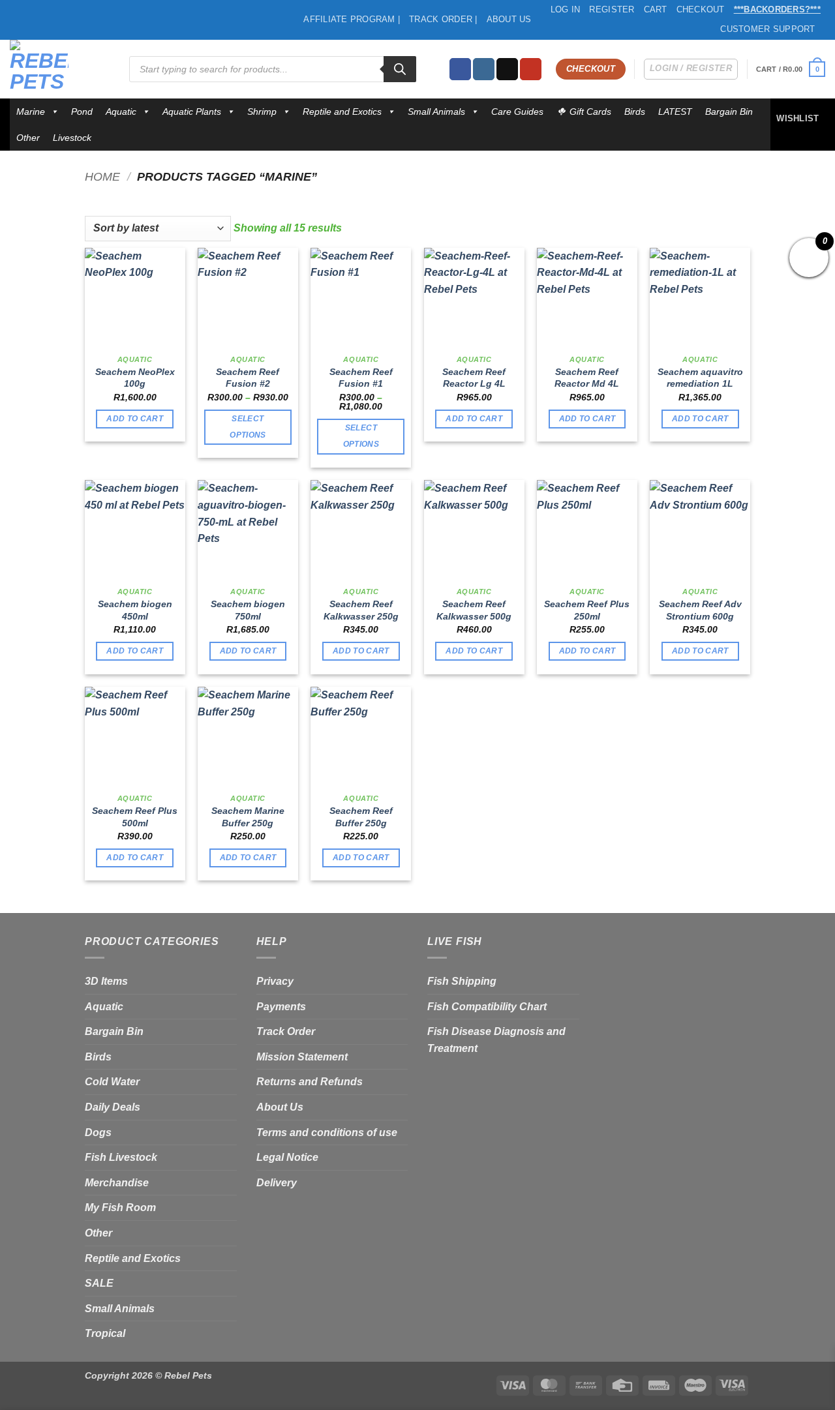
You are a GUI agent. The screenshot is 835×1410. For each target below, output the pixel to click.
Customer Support (767, 29)
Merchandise (117, 1182)
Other (28, 137)
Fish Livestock (121, 1157)
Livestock (72, 137)
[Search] (400, 69)
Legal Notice (287, 1157)
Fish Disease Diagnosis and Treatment (496, 1040)
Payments (281, 1006)
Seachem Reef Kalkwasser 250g (361, 610)
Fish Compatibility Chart (487, 1006)
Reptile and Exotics (342, 111)
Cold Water (112, 1081)
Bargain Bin (729, 111)
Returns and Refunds (309, 1081)
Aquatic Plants (191, 111)
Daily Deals (112, 1107)
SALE (99, 1283)
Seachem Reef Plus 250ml (587, 610)
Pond (82, 111)
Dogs (98, 1132)
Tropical (105, 1333)
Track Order (285, 1031)
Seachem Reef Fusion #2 (247, 378)
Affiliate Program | (351, 19)
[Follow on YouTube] (530, 69)
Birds (634, 111)
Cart (655, 9)
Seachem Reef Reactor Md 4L (586, 378)
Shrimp (262, 111)
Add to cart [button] (134, 419)
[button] (790, 68)
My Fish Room (120, 1207)
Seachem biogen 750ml (248, 610)
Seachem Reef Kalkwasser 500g (473, 610)
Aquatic (121, 111)
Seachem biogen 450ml (135, 610)
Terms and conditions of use (326, 1132)
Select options (248, 427)
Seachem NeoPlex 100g (135, 378)
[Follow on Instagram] (483, 69)
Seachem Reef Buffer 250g (361, 816)
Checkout (700, 9)
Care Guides (517, 111)
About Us (509, 19)
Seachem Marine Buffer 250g (247, 816)
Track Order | (443, 19)
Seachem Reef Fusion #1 (361, 378)
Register (611, 9)
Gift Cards (590, 111)
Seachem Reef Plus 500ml (134, 816)
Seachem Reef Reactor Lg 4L (474, 378)
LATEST (675, 111)
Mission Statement (302, 1056)
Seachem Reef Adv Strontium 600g (700, 610)
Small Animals (436, 111)
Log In (566, 9)
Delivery (276, 1182)
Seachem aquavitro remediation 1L (700, 378)
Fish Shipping (461, 981)
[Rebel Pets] (60, 69)
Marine (30, 111)
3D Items (106, 981)
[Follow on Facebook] (460, 69)
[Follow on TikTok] (507, 69)
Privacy (275, 981)
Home (102, 176)
